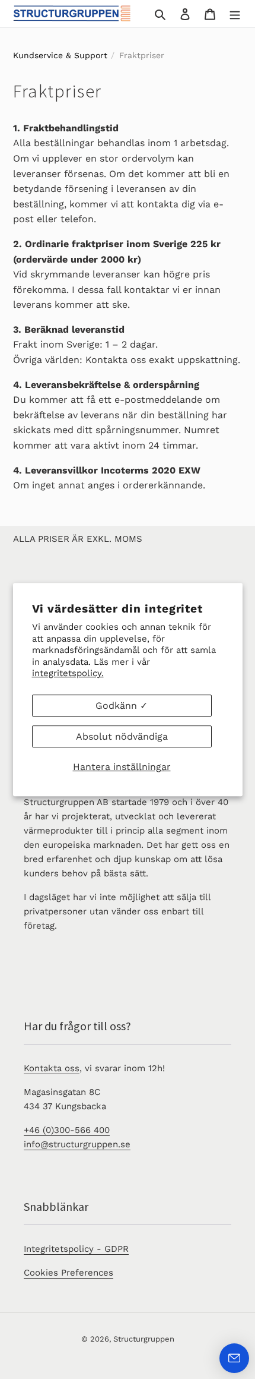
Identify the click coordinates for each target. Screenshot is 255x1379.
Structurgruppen (143, 1338)
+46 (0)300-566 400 (67, 1130)
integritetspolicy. (68, 673)
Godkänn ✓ (121, 705)
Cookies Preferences (68, 1272)
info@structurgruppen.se (77, 1144)
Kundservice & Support (60, 55)
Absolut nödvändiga (122, 736)
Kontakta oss (51, 1068)
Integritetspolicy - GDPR (76, 1249)
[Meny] (234, 13)
